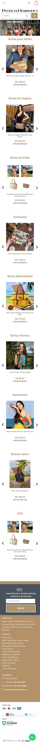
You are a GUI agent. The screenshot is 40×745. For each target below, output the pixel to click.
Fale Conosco (7, 637)
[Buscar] (27, 16)
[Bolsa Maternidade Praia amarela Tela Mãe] (20, 305)
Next (37, 27)
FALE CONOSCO (11, 678)
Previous (2, 27)
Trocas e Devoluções (9, 668)
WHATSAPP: (15, 686)
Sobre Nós (5, 666)
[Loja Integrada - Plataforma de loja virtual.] (11, 740)
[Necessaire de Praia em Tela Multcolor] (20, 423)
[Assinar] (21, 608)
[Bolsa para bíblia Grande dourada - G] (20, 68)
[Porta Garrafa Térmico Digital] (20, 364)
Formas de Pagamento (10, 657)
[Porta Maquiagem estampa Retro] (20, 245)
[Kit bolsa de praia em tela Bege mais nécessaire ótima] (20, 186)
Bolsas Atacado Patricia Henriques (14, 646)
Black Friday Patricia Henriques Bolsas (15, 640)
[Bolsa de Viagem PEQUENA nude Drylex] (20, 127)
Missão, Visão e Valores (10, 660)
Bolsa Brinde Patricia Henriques (13, 643)
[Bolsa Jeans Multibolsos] (20, 483)
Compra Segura (7, 649)
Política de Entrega (8, 663)
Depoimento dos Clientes (10, 654)
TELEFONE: (15, 682)
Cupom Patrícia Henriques (11, 651)
